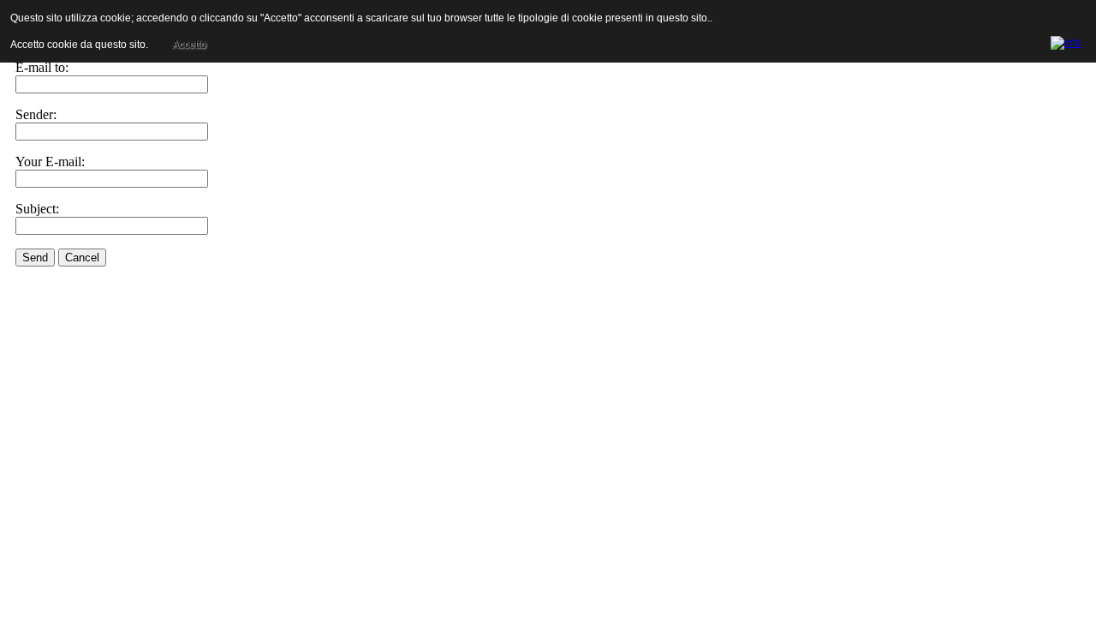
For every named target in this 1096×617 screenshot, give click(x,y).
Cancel (82, 257)
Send (35, 257)
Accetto (189, 45)
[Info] (1066, 40)
